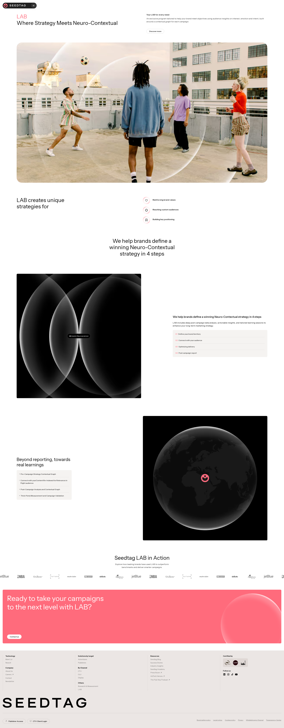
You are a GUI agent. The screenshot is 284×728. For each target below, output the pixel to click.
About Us (9, 671)
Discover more (155, 31)
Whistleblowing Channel (254, 720)
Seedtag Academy (157, 669)
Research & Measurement (88, 686)
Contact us (14, 637)
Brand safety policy (204, 720)
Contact (8, 678)
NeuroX (8, 663)
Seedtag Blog (155, 659)
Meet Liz (8, 659)
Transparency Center (273, 720)
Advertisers (82, 659)
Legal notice (217, 720)
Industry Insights (156, 666)
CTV (80, 671)
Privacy (240, 720)
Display (81, 678)
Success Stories (156, 663)
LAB (80, 689)
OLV (79, 674)
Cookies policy (230, 720)
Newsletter (9, 681)
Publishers (82, 663)
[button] (33, 5)
